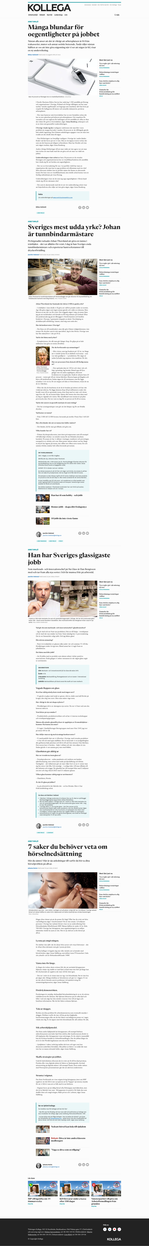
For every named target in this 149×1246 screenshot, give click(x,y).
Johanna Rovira (33, 868)
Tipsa (119, 5)
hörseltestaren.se (56, 1118)
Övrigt (61, 541)
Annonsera (88, 5)
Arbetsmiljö (33, 15)
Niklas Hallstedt (33, 55)
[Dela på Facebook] (79, 207)
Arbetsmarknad (41, 541)
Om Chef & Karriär (103, 5)
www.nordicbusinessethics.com (63, 197)
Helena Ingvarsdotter (52, 1232)
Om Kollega (113, 5)
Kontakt (94, 5)
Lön (65, 15)
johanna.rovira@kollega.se (51, 1167)
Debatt (42, 15)
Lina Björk (68, 1235)
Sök (117, 15)
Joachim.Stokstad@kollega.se (52, 535)
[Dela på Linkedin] (83, 207)
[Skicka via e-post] (87, 207)
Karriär (49, 15)
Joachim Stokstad (33, 254)
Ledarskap (58, 15)
